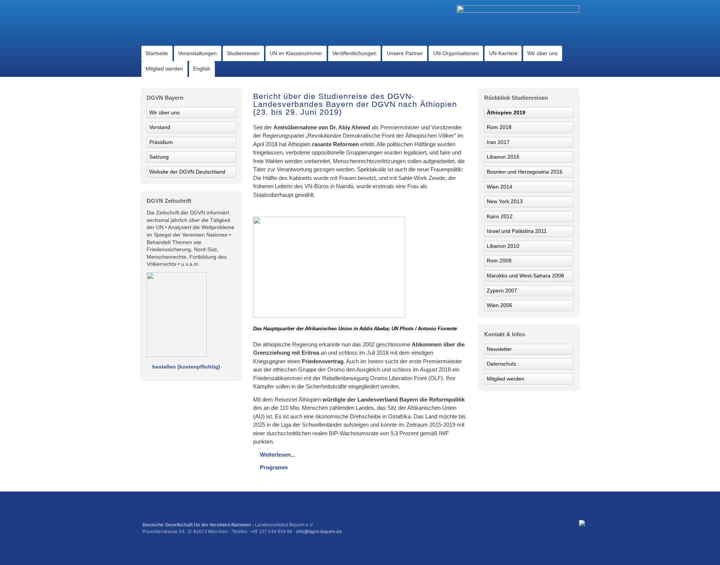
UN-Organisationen (456, 53)
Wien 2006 (499, 305)
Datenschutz (501, 364)
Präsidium (161, 142)
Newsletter (499, 349)
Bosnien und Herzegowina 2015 (524, 172)
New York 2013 (505, 201)
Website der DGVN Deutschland (187, 172)
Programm (274, 467)
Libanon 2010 (503, 246)
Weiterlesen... (277, 454)
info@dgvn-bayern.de (319, 531)
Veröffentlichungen (354, 53)
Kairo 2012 (500, 216)
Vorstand (159, 127)
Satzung (159, 157)
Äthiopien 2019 (506, 112)
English (201, 69)
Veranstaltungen (197, 53)
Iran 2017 (498, 142)
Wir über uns (542, 53)
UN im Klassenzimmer (296, 53)
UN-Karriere (503, 53)
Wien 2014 (499, 187)
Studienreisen (243, 53)
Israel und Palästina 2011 (517, 231)
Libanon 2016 (503, 157)
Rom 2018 (499, 127)
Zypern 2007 (502, 291)
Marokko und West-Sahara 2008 (525, 276)
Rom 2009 (499, 261)
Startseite (157, 53)
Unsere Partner (405, 53)
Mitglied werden (164, 69)
